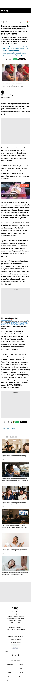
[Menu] (2, 10)
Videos (21, 664)
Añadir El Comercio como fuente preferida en (15, 22)
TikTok (13, 428)
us (9, 668)
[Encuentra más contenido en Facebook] (3, 59)
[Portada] (15, 610)
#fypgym (3, 324)
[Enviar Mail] (2, 95)
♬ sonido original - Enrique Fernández (17, 324)
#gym (7, 324)
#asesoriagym (14, 323)
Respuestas (10, 664)
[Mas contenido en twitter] (15, 655)
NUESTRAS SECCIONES (15, 660)
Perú (8, 428)
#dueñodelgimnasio (5, 323)
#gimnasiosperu (19, 322)
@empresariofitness (5, 320)
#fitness (26, 323)
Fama (9, 672)
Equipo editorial (15, 611)
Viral (4, 428)
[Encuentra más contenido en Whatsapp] (10, 59)
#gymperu (13, 322)
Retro (21, 672)
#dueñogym (26, 322)
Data (21, 668)
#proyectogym (21, 323)
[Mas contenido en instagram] (18, 655)
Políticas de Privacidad (15, 639)
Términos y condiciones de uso (15, 636)
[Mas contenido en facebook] (12, 655)
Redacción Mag (8, 95)
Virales (10, 677)
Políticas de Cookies (16, 642)
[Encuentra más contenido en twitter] (6, 59)
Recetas (21, 677)
